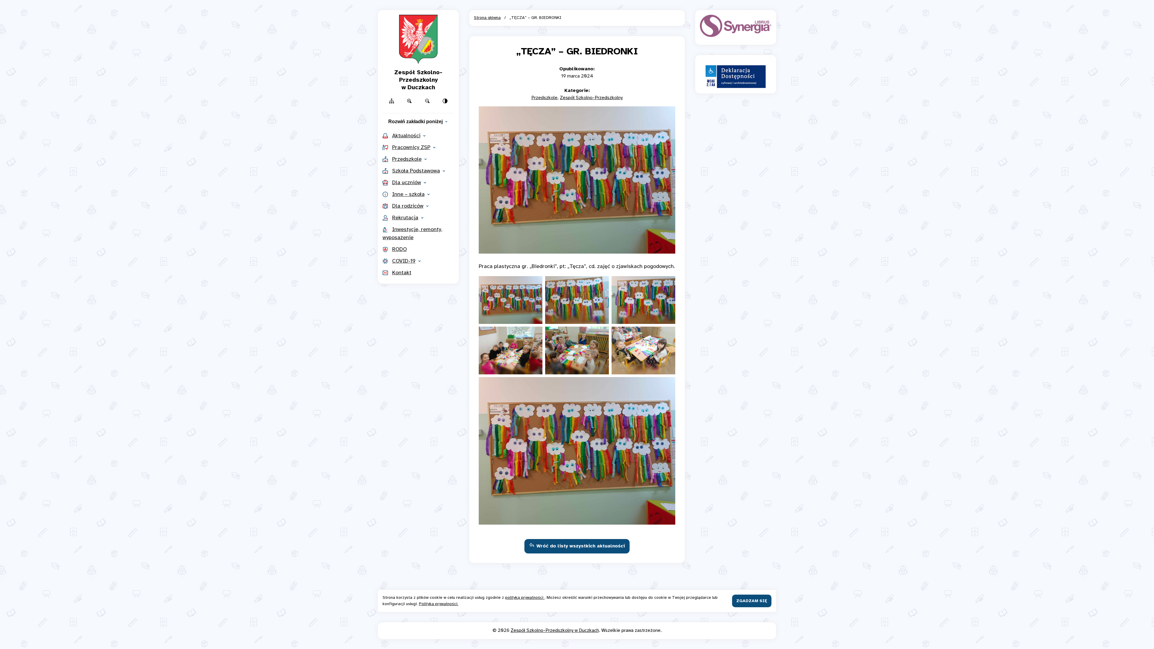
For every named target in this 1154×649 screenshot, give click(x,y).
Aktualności (406, 136)
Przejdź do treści (577, 8)
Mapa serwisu (577, 8)
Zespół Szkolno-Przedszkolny (591, 97)
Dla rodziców (407, 206)
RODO (399, 249)
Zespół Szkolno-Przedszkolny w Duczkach (555, 630)
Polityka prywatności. (438, 604)
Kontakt (401, 273)
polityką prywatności (525, 598)
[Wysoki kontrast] (445, 101)
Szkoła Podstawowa (416, 171)
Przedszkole (407, 159)
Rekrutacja (405, 218)
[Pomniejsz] (427, 101)
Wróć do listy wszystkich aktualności (580, 546)
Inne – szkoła (408, 194)
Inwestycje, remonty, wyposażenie (412, 234)
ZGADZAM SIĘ (751, 601)
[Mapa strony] (392, 101)
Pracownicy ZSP (411, 148)
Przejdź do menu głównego (577, 8)
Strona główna (487, 18)
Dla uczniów (406, 183)
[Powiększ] (410, 101)
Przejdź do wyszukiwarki (577, 8)
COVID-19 (404, 261)
